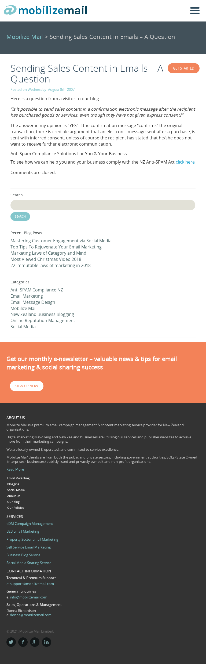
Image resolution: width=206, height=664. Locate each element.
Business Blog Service (23, 555)
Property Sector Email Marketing (32, 539)
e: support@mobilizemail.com (30, 583)
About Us (13, 496)
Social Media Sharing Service (28, 562)
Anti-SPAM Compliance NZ (36, 290)
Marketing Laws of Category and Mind (48, 253)
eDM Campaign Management (29, 523)
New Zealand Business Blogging (42, 314)
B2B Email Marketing (22, 531)
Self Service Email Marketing (28, 547)
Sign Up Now (26, 386)
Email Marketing (26, 296)
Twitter (11, 642)
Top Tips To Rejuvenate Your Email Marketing (56, 247)
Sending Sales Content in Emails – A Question (86, 73)
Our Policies (15, 508)
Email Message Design (32, 302)
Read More (15, 469)
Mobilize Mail (24, 37)
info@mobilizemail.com (28, 597)
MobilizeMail (45, 11)
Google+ (34, 642)
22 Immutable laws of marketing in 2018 (50, 265)
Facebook (23, 642)
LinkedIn (46, 642)
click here (185, 162)
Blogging (13, 484)
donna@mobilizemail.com (31, 614)
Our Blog (13, 502)
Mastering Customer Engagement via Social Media (61, 241)
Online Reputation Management (42, 320)
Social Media (23, 327)
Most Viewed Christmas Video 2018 (45, 259)
